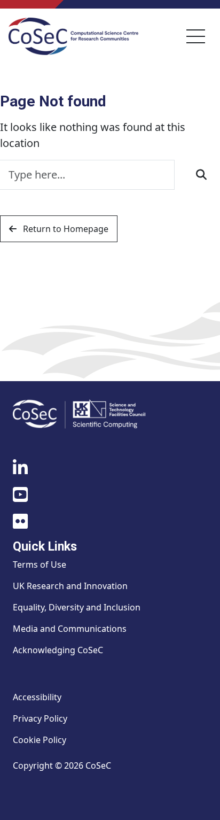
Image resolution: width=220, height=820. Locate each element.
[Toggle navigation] (195, 36)
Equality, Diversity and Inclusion (76, 607)
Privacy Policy (40, 718)
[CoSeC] (73, 36)
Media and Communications (70, 629)
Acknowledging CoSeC (58, 650)
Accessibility (37, 697)
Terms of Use (39, 564)
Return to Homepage (64, 229)
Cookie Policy (39, 740)
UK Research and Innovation (70, 586)
